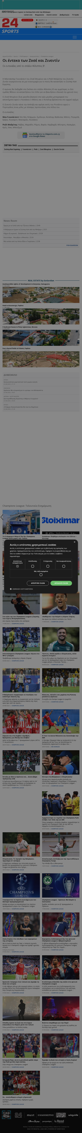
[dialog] (41, 566)
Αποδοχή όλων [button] (61, 583)
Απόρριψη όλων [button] (38, 583)
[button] (21, 589)
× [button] (74, 542)
